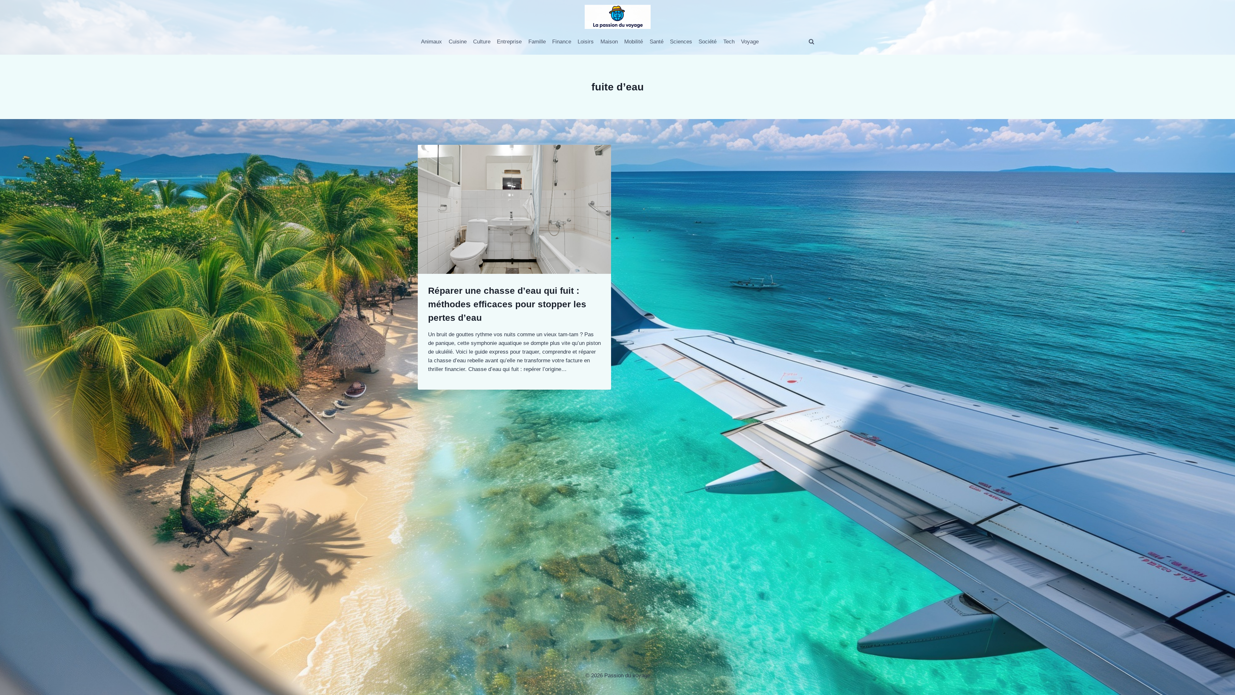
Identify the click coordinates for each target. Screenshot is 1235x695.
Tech (729, 42)
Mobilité (633, 42)
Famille (537, 42)
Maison (609, 42)
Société (708, 42)
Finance (561, 42)
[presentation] (514, 209)
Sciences (681, 42)
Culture (481, 42)
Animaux (431, 42)
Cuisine (458, 42)
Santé (656, 42)
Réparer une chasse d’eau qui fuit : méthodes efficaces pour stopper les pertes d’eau (507, 304)
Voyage (750, 42)
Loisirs (586, 42)
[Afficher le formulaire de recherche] (811, 42)
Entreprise (509, 42)
